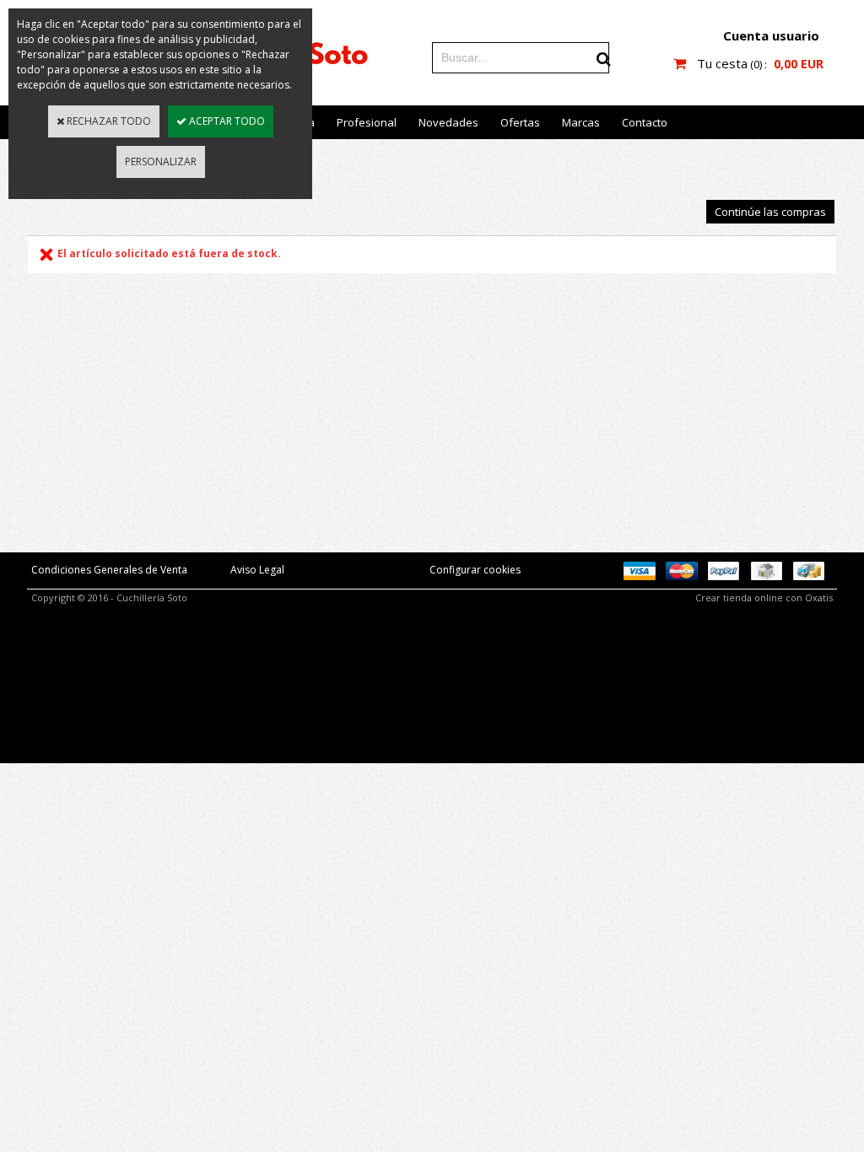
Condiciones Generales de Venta (109, 570)
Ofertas (520, 122)
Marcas (581, 122)
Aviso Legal (257, 570)
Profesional (367, 122)
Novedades (448, 122)
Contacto (644, 122)
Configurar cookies (475, 570)
